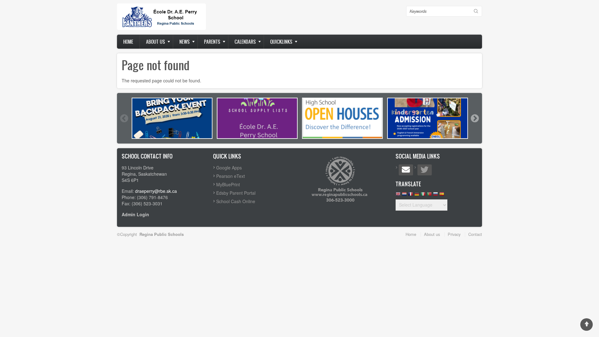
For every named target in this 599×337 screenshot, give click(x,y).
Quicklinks (281, 41)
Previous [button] (123, 118)
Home (128, 41)
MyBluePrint (228, 184)
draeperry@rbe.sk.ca (156, 191)
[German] (416, 195)
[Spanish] (441, 195)
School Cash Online (235, 201)
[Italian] (423, 195)
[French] (410, 195)
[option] (172, 118)
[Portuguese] (429, 195)
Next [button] (474, 118)
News (184, 41)
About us (155, 41)
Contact (475, 234)
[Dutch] (404, 195)
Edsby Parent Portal (236, 193)
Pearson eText (230, 176)
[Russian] (435, 195)
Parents (212, 41)
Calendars (245, 41)
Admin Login (135, 214)
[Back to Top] (586, 324)
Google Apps (229, 167)
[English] (398, 195)
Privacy (454, 234)
